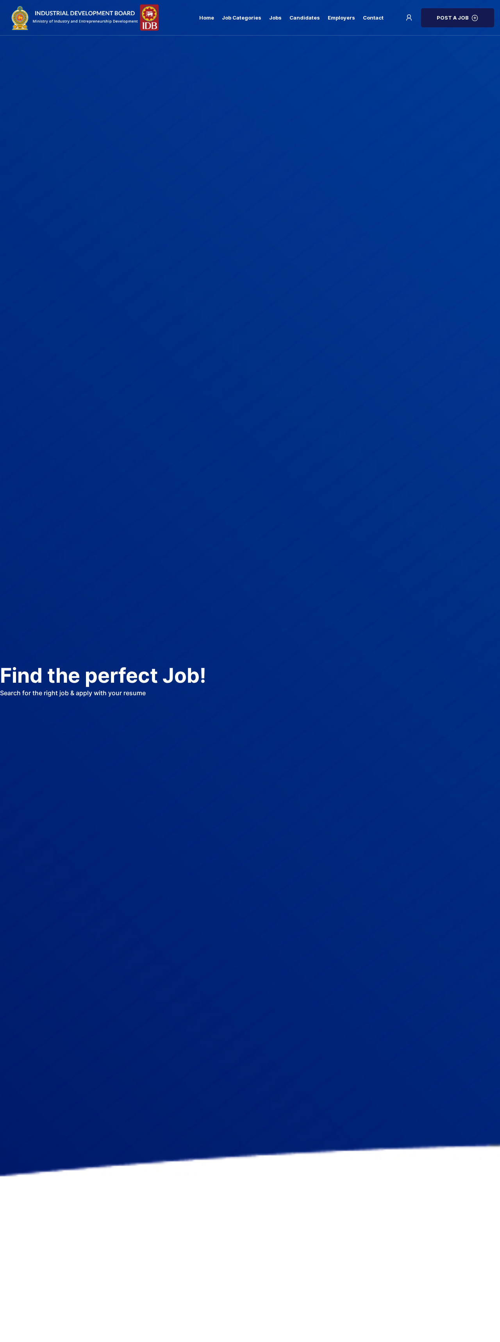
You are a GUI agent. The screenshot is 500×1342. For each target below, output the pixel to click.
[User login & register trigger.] (409, 17)
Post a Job (453, 17)
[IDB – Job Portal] (92, 17)
